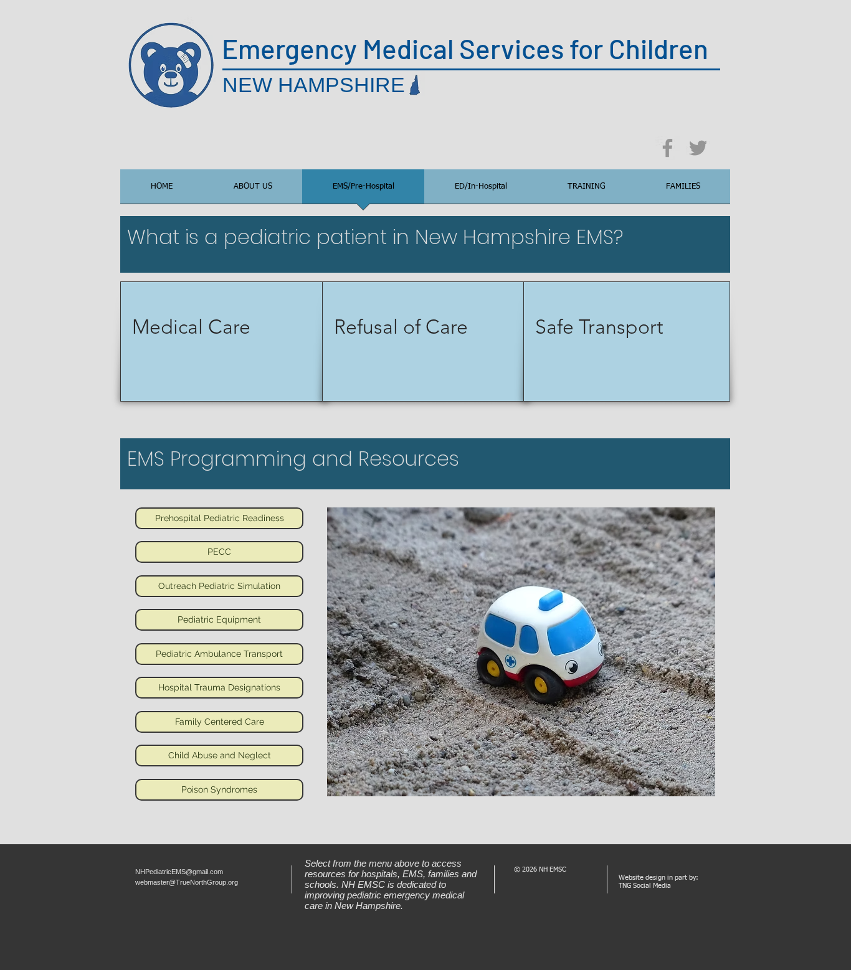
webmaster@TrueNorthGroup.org (186, 882)
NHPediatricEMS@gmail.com (179, 871)
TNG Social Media (645, 885)
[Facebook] (667, 148)
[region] (223, 341)
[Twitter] (698, 148)
